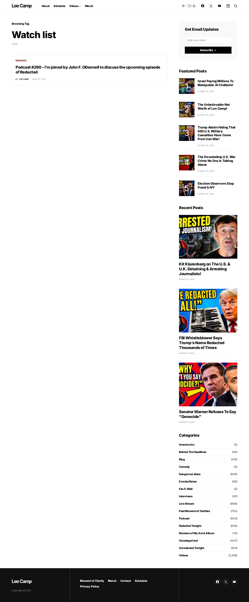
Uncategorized (188, 540)
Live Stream (186, 503)
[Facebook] (203, 6)
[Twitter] (211, 6)
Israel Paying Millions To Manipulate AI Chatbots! (216, 83)
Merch (112, 580)
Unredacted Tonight (191, 548)
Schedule (141, 580)
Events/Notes (188, 481)
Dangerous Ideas (190, 474)
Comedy (184, 466)
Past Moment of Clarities (194, 511)
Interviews (186, 496)
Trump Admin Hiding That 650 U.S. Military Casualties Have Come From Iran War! (216, 133)
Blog (182, 459)
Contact (125, 580)
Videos (183, 555)
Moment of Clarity (92, 580)
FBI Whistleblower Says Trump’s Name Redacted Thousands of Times (201, 343)
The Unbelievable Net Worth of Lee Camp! (214, 106)
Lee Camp (22, 6)
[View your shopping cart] (228, 6)
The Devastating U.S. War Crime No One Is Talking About (216, 161)
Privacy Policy (89, 586)
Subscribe (206, 50)
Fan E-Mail (186, 488)
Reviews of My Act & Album (196, 533)
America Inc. (187, 444)
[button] (189, 6)
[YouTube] (219, 6)
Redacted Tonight (190, 525)
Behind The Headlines (192, 452)
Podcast (21, 60)
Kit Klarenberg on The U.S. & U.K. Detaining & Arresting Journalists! (204, 269)
